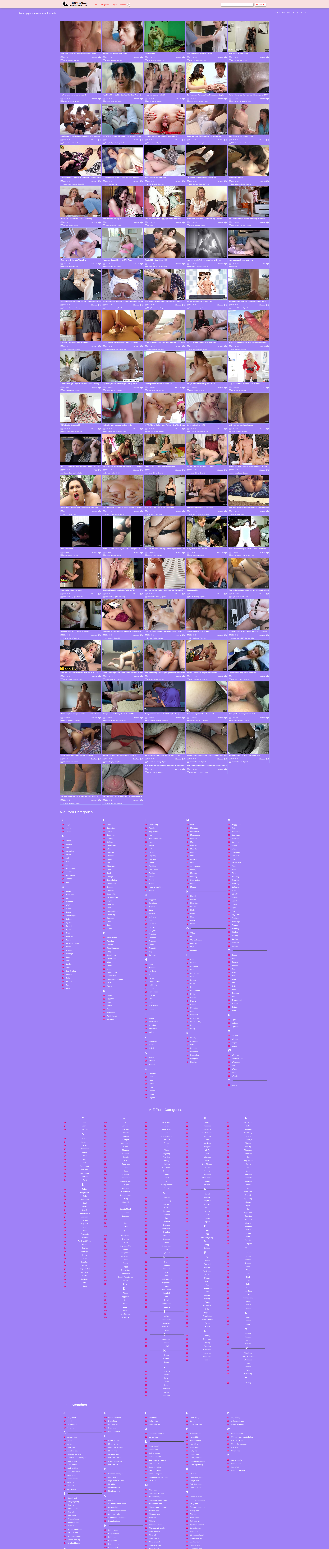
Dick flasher (113, 1466)
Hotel (151, 1044)
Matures (76, 60)
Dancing (110, 982)
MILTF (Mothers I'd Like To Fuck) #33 (200, 508)
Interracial (153, 1070)
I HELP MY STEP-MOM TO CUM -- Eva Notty (76, 219)
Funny (151, 932)
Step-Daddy (112, 979)
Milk (192, 897)
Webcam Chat (238, 1100)
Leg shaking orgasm (157, 1501)
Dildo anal (112, 1469)
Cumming (77, 349)
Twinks (234, 1048)
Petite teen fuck (196, 1482)
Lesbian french (155, 1511)
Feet (150, 876)
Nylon (192, 965)
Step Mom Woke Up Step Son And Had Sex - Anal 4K (122, 95)
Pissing (193, 1042)
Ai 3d (69, 1482)
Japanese (153, 1083)
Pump (192, 1066)
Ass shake (71, 1530)
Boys (195, 101)
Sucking (235, 977)
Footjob (152, 914)
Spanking (236, 942)
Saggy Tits (236, 866)
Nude (192, 951)
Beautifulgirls (70, 390)
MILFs (155, 266)
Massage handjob (156, 1534)
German (152, 955)
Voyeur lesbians (237, 1466)
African (194, 431)
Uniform (235, 1064)
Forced (151, 918)
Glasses (152, 969)
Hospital (152, 1037)
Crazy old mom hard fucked (197, 549)
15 (295, 12)
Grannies (152, 982)
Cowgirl (248, 225)
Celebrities (248, 143)
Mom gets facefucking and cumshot (242, 714)
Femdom (152, 883)
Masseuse (194, 873)
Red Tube (180, 387)
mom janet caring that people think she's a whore (78, 54)
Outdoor (193, 992)
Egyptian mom (150, 54)
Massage (194, 869)
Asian (191, 101)
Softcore (235, 928)
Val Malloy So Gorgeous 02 (70, 425)
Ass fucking (154, 431)
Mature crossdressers (158, 1541)
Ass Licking (118, 101)
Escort (109, 1050)
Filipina (151, 894)
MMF (192, 904)
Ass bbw (70, 1527)
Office (192, 974)
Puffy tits (193, 1492)
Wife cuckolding (237, 1482)
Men (192, 883)
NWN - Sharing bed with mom (155, 177)
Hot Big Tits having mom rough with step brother (162, 838)
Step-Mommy (195, 907)
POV (192, 1053)
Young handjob (237, 1505)
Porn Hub (180, 98)
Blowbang (122, 596)
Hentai (151, 1019)
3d (148, 720)
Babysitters (159, 143)
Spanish (235, 939)
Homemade (153, 1033)
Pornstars (194, 1049)
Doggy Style (78, 679)
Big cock (239, 60)
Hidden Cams (246, 101)
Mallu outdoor (154, 1531)
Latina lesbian (154, 1494)
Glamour (152, 965)
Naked (193, 937)
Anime (68, 896)
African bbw (72, 1478)
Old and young (162, 266)
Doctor (109, 1007)
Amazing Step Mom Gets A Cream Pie (158, 384)
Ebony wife (112, 1492)
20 (305, 12)
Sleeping (235, 918)
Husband (152, 1050)
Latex (151, 1118)
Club (109, 911)
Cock (109, 914)
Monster (193, 914)
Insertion (152, 1066)
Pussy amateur (196, 1499)
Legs (151, 1128)
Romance (194, 1093)
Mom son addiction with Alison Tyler (74, 260)
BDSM (239, 555)
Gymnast (152, 996)
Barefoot (65, 266)
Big (112, 596)
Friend (207, 184)
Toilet (234, 1027)
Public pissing (195, 1489)
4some (68, 873)
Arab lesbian (72, 1509)
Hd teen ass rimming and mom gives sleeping (119, 755)
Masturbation (195, 876)
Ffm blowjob (113, 1518)
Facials (151, 869)
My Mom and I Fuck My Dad (112, 219)
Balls (67, 940)
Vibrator (235, 1077)
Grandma (152, 975)
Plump (192, 1046)
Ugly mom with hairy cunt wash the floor (75, 631)
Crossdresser (112, 939)
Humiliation (78, 473)
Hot (150, 1040)
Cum (158, 308)
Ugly (234, 1061)
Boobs (243, 184)
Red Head (194, 1083)
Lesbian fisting (155, 1508)
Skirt (234, 911)
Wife (234, 1114)
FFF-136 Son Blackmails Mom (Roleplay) (201, 342)
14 (293, 12)
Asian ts (70, 1523)
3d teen (70, 1469)
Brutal (242, 143)
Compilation (70, 349)
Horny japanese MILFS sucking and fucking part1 (204, 136)
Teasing (235, 1007)
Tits (233, 1024)
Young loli (235, 1508)
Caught (120, 308)
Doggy (109, 1010)
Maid (192, 866)
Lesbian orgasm (155, 1515)
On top (192, 1462)
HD (246, 514)
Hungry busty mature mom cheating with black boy (79, 508)
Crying (109, 942)
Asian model (72, 1520)
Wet (233, 1107)
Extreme (110, 1061)
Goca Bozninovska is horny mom (241, 136)
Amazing (150, 390)
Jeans (151, 1086)
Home (96, 5)
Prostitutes (194, 1060)
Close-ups (111, 907)
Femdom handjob (115, 1515)
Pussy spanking (196, 1506)
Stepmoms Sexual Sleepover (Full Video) (117, 260)
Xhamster (96, 57)
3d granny (71, 1459)
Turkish (235, 1045)
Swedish (235, 984)
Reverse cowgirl (196, 1518)
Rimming (194, 1089)
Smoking (235, 925)
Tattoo (234, 1000)
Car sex (75, 555)
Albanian (65, 473)
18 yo (107, 349)
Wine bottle (235, 1492)
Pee (192, 1028)
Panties (193, 1011)
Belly (79, 844)
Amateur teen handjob (76, 1499)
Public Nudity (195, 1063)
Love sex (152, 1522)
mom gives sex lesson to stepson (241, 260)
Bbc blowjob (72, 1539)
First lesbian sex (114, 1532)
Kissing (151, 1099)
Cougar (206, 101)
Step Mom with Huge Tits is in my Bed (242, 673)
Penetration (195, 1032)
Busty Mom (205, 514)
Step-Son (236, 935)
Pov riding (194, 1485)
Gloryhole (153, 972)
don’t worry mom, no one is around (199, 54)
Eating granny (114, 1482)
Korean (152, 1106)
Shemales (236, 894)
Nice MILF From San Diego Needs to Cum (202, 673)
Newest (123, 5)
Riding (192, 1086)
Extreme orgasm (115, 1502)
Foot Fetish (153, 911)
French (151, 921)
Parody (193, 1021)
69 (148, 143)
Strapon (235, 966)
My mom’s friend (67, 549)
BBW (148, 308)
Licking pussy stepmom (158, 1518)
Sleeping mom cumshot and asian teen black (77, 755)
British (203, 225)
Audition (69, 920)
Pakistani (194, 1008)
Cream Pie (81, 184)
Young (234, 1126)
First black (112, 1525)
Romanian (194, 1096)
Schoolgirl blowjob (197, 1541)
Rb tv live (193, 1515)
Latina (151, 1125)
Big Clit (162, 555)
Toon (234, 1031)
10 (285, 12)
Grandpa (152, 979)
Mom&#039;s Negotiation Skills (156, 260)
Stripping (235, 970)
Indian (151, 1060)
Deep (109, 993)
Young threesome (238, 1511)
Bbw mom (71, 1546)
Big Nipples (156, 596)
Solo (234, 932)
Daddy (239, 101)
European (111, 1054)
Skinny (234, 907)
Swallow (235, 980)
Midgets (193, 890)
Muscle (193, 928)
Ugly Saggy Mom (193, 590)
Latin (151, 1122)
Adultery (152, 720)
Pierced (193, 1039)
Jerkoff (151, 1089)
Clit (108, 904)
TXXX (265, 264)
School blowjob (196, 1538)
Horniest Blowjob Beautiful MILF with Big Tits (119, 590)
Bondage (69, 995)
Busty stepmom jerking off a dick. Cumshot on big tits (122, 508)
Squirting (235, 959)
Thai (234, 1014)
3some (65, 143)
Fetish (205, 143)
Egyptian (110, 1040)
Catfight (110, 883)
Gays (151, 951)
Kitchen (152, 1102)
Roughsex (194, 1100)
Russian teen (195, 1529)
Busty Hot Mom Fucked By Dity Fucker (201, 384)
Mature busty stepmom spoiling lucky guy (160, 466)
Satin (234, 869)
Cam (243, 555)
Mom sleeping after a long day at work (200, 714)
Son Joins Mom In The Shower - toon (200, 301)
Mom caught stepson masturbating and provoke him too (207, 796)
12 (289, 12)
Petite (192, 1035)
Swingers (235, 987)
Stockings (234, 266)
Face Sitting (195, 638)
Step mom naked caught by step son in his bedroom (79, 796)
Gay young (112, 1541)
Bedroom (72, 803)
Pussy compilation (197, 1502)
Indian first (153, 1462)
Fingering (202, 638)
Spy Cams (236, 956)
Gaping (152, 948)
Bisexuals (113, 225)
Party (192, 1025)
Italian (151, 1073)
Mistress (193, 901)
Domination (111, 1017)
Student (235, 973)
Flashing (152, 907)
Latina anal (153, 1491)
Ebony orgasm (114, 1485)
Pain (192, 1001)
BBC (232, 143)
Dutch (109, 1027)
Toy (116, 184)
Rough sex (194, 1522)
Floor (74, 638)
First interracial (114, 1529)
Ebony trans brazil (115, 1489)
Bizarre (123, 720)
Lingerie (243, 390)
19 (303, 12)
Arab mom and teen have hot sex (241, 425)
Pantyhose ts (195, 1475)
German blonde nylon (117, 1545)
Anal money (72, 1502)
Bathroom (70, 943)
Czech (109, 970)
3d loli (69, 1462)
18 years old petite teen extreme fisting (75, 838)
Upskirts (235, 1068)
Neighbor (194, 944)
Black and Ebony (72, 985)
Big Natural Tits (159, 60)
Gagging (152, 941)
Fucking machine (156, 928)
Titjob (234, 1021)
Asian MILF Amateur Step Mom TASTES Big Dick (246, 796)
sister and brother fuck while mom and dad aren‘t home (165, 342)
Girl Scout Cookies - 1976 (196, 425)
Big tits (245, 60)
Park (192, 1018)
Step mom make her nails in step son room (244, 755)
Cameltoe (111, 869)
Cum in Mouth (112, 953)
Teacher (235, 1003)
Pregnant (194, 1056)
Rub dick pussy (196, 1525)
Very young (235, 1459)
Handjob (152, 1009)
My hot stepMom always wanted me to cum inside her (80, 714)
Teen (234, 1010)
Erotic (109, 1047)
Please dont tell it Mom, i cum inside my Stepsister (205, 219)
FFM (151, 890)
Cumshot (160, 184)
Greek (151, 986)
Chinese (110, 897)
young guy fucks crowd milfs (155, 95)
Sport (234, 949)
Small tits (235, 921)
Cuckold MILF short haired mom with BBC (202, 177)
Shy (233, 901)
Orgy (192, 988)
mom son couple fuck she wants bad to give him (204, 260)
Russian (193, 1103)
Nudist (192, 955)
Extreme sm (113, 1506)
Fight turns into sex (116, 1522)
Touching (235, 1034)
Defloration (111, 1000)
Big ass (233, 60)
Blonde (65, 60)
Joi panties (153, 1478)
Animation (165, 720)
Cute (109, 966)
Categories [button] (104, 5)
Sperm (234, 946)
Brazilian (69, 1005)
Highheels (153, 1026)
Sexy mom (194, 1545)
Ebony (109, 1037)
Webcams (236, 1103)
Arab (152, 60)
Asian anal (71, 1516)
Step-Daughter (113, 989)
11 (287, 12)
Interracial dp (154, 1466)
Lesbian (152, 1132)
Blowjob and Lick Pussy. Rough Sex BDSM (118, 714)
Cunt (70, 638)
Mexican (193, 887)
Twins (234, 1052)
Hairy (78, 638)
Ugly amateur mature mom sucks (115, 54)
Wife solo (234, 1489)
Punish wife (194, 1495)
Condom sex (112, 925)
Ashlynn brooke (73, 1513)
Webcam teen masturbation (242, 1478)
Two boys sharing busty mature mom (200, 466)
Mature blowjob (155, 1538)
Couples (198, 266)
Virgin (234, 1084)
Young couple (236, 1501)
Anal (148, 60)
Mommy (111, 184)
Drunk (109, 1024)
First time (152, 901)
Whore (234, 1110)
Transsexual (237, 1041)
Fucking (117, 143)
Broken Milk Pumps (236, 177)
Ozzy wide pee (196, 1466)
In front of (153, 1459)
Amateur (108, 60)
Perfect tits (194, 1478)
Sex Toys (235, 883)
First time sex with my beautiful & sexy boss (161, 136)
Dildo (242, 514)
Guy (161, 308)
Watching (235, 1096)
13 (291, 12)
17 (299, 12)
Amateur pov (72, 1492)
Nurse (192, 962)
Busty (75, 514)
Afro (111, 844)
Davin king (112, 1462)
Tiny (233, 1017)
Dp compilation (114, 1472)
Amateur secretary (75, 1495)
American (192, 60)
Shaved (235, 887)
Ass (232, 225)
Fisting (151, 904)
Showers (204, 308)
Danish (110, 986)
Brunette (248, 184)
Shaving (235, 890)
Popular (115, 5)
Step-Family (153, 873)
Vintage (235, 1080)
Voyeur (235, 1087)
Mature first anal (155, 1545)
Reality (193, 1079)
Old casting (194, 1459)
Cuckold (201, 184)
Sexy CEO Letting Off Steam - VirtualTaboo (244, 384)
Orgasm (193, 985)
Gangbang (76, 101)
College (110, 918)
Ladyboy (152, 1115)
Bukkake (69, 1023)
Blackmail (199, 349)
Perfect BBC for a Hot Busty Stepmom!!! (159, 508)
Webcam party (237, 1475)
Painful (193, 1004)
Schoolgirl (236, 873)
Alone (237, 596)
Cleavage (123, 431)
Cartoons (150, 225)
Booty (68, 998)
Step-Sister (236, 904)
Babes (65, 101)
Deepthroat (202, 60)
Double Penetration (115, 1021)
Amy (106, 184)
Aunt (238, 638)
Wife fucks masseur (239, 1485)
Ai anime (71, 1485)
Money (193, 911)
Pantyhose (194, 1014)
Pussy (192, 1070)
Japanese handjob (156, 1475)
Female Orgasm (155, 880)
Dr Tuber (138, 140)
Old (191, 978)
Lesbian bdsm (155, 1505)
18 (301, 12)
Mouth (192, 925)
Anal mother (72, 1506)
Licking (151, 1135)
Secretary (236, 876)
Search (261, 5)
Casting (110, 880)
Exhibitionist (112, 1057)
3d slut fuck (72, 1466)
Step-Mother (195, 921)
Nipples (202, 596)
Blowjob (70, 60)
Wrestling (236, 1117)
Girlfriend (152, 958)
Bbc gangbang (73, 1543)
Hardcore (123, 143)
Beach (68, 953)
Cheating (200, 101)
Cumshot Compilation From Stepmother (75, 342)
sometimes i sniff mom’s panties (198, 631)
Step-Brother (71, 1012)
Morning (193, 918)
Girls (150, 962)
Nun (192, 958)
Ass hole (69, 913)
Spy (233, 953)
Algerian (238, 431)
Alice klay (71, 1489)
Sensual (235, 880)
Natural (193, 941)
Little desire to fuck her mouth (71, 590)
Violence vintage (237, 1462)
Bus (67, 1026)
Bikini (70, 266)
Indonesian (153, 1063)
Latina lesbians (155, 1498)
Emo (109, 1044)
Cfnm (109, 890)
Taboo (234, 996)
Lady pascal (154, 1487)
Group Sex (117, 762)
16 (297, 12)
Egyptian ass (113, 1495)
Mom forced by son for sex (238, 54)
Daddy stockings (115, 1459)
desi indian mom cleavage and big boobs (117, 425)
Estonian (72, 473)
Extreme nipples (114, 1499)
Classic (110, 901)
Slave (234, 914)
